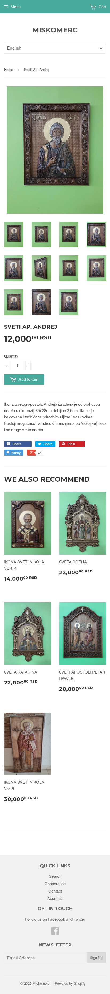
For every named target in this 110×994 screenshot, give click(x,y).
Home (8, 69)
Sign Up (96, 958)
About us (55, 898)
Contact (55, 891)
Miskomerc (55, 30)
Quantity (11, 356)
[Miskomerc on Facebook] (55, 932)
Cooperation (55, 883)
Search (55, 876)
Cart (101, 6)
